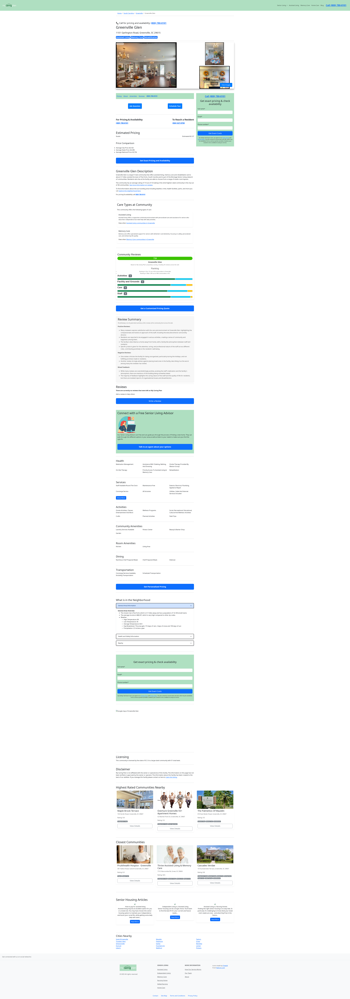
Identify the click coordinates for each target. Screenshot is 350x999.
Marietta (199, 944)
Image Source (120, 43)
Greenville (139, 13)
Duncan (118, 946)
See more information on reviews (141, 185)
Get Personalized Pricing (155, 586)
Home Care (315, 5)
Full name (121, 667)
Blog (322, 5)
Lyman (198, 946)
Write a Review (155, 401)
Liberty (118, 948)
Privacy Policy (153, 695)
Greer (198, 941)
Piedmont (159, 941)
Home (119, 13)
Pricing (119, 96)
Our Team (188, 973)
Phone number (123, 682)
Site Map (164, 996)
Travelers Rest (121, 941)
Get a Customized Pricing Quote (155, 308)
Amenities (133, 96)
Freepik (225, 966)
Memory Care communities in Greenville (140, 239)
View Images (226, 85)
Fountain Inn (160, 946)
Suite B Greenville (122, 939)
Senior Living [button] (281, 5)
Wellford (159, 948)
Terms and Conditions (177, 996)
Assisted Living (294, 5)
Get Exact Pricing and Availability (155, 160)
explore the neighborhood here (130, 191)
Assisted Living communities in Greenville (140, 223)
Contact (155, 996)
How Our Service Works (193, 970)
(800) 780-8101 (152, 96)
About (125, 96)
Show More (121, 498)
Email (119, 675)
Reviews (142, 96)
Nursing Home (162, 980)
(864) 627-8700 (178, 123)
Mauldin (159, 939)
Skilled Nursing (162, 984)
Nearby (120, 643)
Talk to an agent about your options (155, 447)
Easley (158, 944)
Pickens (198, 948)
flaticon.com (220, 968)
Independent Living (164, 973)
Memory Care (305, 5)
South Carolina (129, 13)
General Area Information (127, 606)
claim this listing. (171, 777)
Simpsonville (120, 944)
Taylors (198, 939)
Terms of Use (144, 695)
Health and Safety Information (128, 636)
